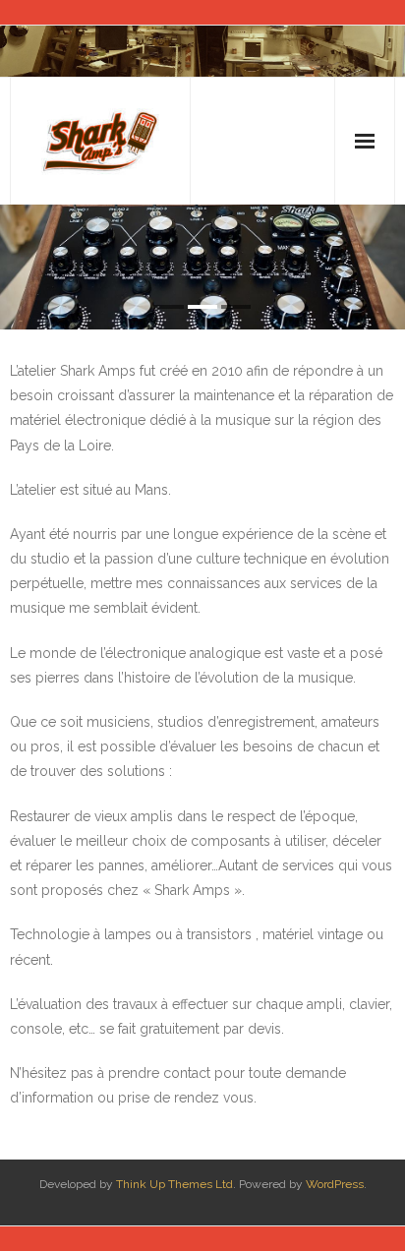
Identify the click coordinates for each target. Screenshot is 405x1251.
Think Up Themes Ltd (174, 1184)
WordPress (335, 1184)
